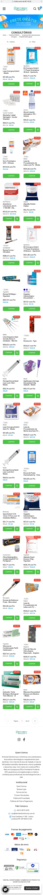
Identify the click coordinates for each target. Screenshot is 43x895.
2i (3, 690)
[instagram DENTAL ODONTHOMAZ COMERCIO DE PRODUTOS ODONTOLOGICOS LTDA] (19, 739)
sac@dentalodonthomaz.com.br (23, 813)
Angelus (26, 647)
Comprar (29, 84)
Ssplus (26, 202)
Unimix (26, 110)
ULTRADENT (6, 248)
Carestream (6, 555)
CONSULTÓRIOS (14, 35)
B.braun (5, 159)
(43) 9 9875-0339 (23, 810)
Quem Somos (21, 786)
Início (4, 35)
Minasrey (6, 512)
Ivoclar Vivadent (8, 113)
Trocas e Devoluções (21, 795)
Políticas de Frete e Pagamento (21, 801)
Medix (5, 69)
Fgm (25, 339)
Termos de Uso (21, 792)
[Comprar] (38, 84)
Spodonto (26, 66)
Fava (25, 471)
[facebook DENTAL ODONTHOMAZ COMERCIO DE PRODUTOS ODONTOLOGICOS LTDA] (24, 739)
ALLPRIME (27, 292)
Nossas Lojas (21, 789)
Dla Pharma (6, 202)
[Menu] (4, 9)
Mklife (5, 335)
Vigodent (6, 292)
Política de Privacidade (21, 798)
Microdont (6, 598)
